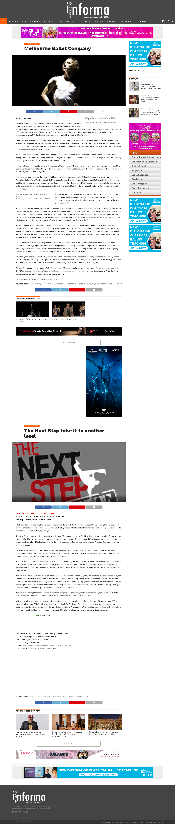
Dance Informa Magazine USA (113, 822)
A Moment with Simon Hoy (64, 319)
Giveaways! (35, 21)
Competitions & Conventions (146, 157)
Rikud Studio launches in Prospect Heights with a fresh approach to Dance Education (67, 734)
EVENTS (24, 21)
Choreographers (140, 183)
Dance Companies (140, 188)
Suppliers (136, 170)
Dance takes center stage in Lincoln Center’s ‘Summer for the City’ (104, 733)
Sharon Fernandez (103, 284)
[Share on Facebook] (34, 111)
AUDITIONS (13, 21)
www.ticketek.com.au (39, 648)
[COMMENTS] (102, 111)
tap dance (61, 697)
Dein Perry (34, 697)
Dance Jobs (137, 192)
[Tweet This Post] (51, 111)
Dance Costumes (140, 175)
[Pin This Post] (68, 111)
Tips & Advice (49, 21)
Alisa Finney (35, 284)
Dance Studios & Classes (143, 161)
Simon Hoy (117, 284)
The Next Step (81, 697)
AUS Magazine (126, 21)
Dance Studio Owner (67, 21)
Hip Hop (43, 697)
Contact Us (85, 21)
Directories (112, 21)
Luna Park (51, 697)
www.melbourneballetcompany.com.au (63, 271)
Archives (148, 822)
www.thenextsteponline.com (36, 645)
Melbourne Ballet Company (53, 284)
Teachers (136, 179)
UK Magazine (141, 21)
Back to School (139, 166)
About (129, 822)
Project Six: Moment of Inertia (80, 284)
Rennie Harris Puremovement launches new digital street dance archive (30, 734)
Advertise (99, 21)
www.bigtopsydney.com (60, 645)
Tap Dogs (71, 697)
